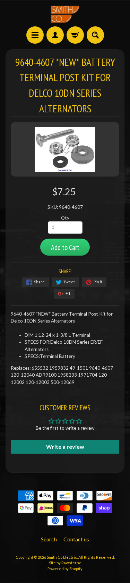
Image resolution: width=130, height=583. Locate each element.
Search (49, 539)
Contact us (76, 539)
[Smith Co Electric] (65, 14)
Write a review (65, 446)
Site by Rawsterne (65, 562)
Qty (65, 218)
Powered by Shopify (65, 568)
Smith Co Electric (62, 557)
